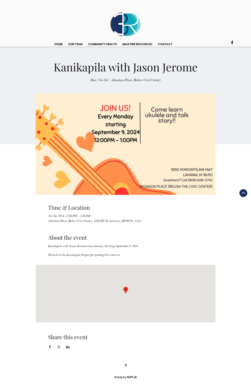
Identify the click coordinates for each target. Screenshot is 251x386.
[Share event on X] (59, 346)
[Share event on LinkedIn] (68, 346)
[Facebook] (232, 42)
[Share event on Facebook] (50, 346)
